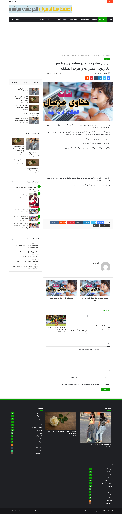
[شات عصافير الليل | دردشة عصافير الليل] (34, 91)
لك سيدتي (42, 19)
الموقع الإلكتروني (73, 377)
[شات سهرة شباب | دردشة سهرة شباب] (34, 218)
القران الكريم (20, 510)
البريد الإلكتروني (106, 377)
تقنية (41, 433)
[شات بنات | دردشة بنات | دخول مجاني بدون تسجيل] (34, 120)
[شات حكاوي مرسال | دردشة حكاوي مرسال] (100, 10)
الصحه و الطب (74, 19)
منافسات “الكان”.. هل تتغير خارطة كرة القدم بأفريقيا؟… (57, 328)
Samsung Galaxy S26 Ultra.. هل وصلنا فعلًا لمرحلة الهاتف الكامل (20, 98)
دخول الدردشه (44, 510)
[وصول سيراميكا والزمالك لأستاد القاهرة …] (100, 319)
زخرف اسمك (28, 510)
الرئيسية (110, 19)
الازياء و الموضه (85, 19)
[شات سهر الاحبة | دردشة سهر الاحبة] (34, 200)
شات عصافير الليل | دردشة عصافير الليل (33, 153)
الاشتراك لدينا (12, 510)
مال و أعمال (39, 453)
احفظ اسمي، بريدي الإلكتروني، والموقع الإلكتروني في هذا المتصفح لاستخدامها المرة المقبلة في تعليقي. (84, 384)
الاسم (108, 371)
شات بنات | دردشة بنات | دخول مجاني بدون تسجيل (21, 119)
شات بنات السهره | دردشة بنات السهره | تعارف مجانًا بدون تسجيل (21, 225)
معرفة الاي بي (36, 510)
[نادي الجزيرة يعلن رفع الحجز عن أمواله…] (78, 321)
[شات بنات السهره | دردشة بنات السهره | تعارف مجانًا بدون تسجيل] (34, 225)
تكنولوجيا (94, 19)
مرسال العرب (38, 416)
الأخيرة (36, 82)
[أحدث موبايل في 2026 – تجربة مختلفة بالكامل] (34, 108)
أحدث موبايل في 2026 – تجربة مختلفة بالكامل (21, 106)
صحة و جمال (38, 447)
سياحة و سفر (38, 450)
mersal (105, 73)
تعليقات (14, 82)
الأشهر (25, 82)
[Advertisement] (61, 36)
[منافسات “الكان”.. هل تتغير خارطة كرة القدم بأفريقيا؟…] (56, 320)
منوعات (40, 441)
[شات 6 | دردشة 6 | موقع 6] (34, 211)
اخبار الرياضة (102, 19)
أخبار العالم (39, 444)
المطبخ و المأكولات (62, 19)
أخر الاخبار (39, 413)
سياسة (40, 439)
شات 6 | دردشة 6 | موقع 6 (21, 209)
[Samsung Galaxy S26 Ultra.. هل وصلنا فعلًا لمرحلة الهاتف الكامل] (34, 99)
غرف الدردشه (52, 510)
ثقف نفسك (51, 19)
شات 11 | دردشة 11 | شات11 (31, 113)
